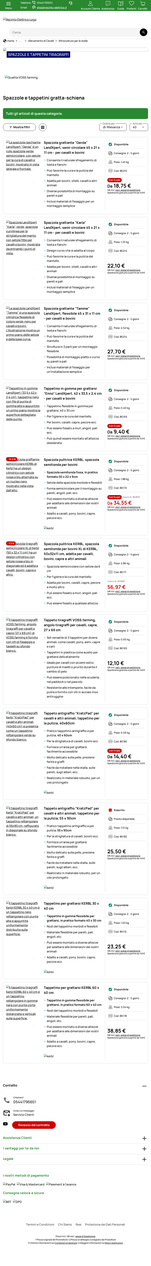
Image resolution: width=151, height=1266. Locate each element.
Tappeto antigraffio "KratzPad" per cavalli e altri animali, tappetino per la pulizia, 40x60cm (71, 718)
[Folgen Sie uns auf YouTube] (5, 1125)
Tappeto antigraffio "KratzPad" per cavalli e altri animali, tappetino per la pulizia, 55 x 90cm (71, 813)
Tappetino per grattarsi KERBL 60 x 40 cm (71, 990)
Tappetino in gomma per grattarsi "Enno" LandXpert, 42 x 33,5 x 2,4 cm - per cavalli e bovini (73, 393)
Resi (78, 1224)
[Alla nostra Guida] (141, 21)
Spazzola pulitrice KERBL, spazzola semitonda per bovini (71, 462)
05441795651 (24, 1101)
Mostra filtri (21, 127)
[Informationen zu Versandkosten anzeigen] (12, 1201)
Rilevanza (111, 126)
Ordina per (109, 123)
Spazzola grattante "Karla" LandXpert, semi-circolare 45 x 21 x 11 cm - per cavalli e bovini (72, 227)
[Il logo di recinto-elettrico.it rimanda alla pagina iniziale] (37, 19)
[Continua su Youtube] (126, 21)
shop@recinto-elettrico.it (52, 7)
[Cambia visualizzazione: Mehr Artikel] (42, 127)
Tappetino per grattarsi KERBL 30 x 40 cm (71, 906)
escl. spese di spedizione (127, 190)
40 (137, 126)
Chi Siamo (65, 1224)
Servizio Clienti (23, 1115)
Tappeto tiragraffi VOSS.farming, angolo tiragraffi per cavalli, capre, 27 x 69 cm (71, 625)
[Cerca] (143, 32)
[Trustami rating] (112, 21)
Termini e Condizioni (40, 1224)
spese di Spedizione (85, 1236)
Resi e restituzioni (114, 1242)
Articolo (137, 123)
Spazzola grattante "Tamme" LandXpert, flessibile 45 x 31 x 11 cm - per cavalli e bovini (72, 313)
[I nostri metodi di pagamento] (39, 1184)
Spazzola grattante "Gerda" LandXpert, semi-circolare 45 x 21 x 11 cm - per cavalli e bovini (72, 147)
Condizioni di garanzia (66, 1242)
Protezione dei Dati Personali (105, 1224)
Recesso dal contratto (34, 1125)
